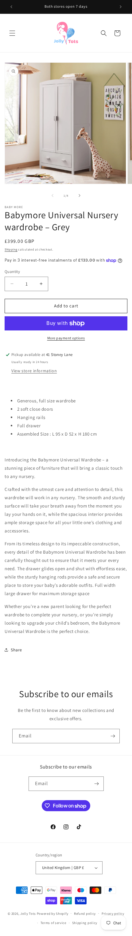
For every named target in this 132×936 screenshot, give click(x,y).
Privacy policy (113, 913)
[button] (12, 33)
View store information (34, 370)
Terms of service (53, 923)
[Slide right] (79, 195)
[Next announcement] (120, 7)
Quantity (12, 271)
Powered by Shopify (52, 913)
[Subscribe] (112, 736)
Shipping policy (85, 923)
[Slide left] (52, 195)
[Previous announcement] (11, 7)
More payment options (66, 338)
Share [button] (16, 650)
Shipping (11, 249)
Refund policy (85, 913)
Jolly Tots (28, 913)
